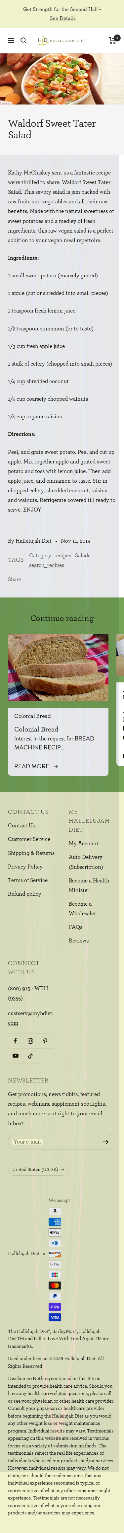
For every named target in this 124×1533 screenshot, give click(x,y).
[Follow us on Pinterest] (45, 1040)
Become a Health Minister (89, 885)
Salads (82, 555)
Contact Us (21, 825)
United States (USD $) (35, 1169)
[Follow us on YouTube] (15, 1055)
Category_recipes (50, 555)
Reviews (79, 940)
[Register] (106, 1142)
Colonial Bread (32, 716)
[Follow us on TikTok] (30, 1055)
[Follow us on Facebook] (15, 1040)
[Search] (23, 40)
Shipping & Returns (31, 853)
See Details (63, 18)
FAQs (75, 927)
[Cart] (112, 40)
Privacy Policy (25, 867)
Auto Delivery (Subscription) (86, 862)
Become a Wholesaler (82, 908)
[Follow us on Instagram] (30, 1040)
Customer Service (29, 839)
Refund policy (24, 894)
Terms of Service (28, 880)
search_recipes (46, 565)
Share (14, 579)
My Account (84, 843)
